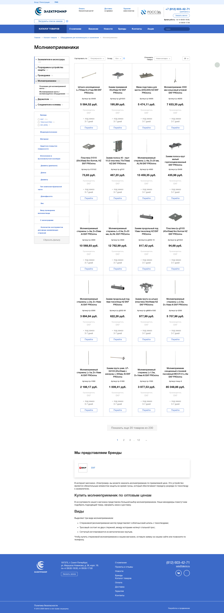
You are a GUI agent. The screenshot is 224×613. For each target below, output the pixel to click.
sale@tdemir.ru (185, 12)
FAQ (56, 2)
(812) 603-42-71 (178, 562)
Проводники (45, 76)
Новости (108, 29)
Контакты (137, 29)
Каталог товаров (49, 29)
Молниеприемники (49, 81)
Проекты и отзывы (124, 567)
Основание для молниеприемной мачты (52, 87)
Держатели (45, 99)
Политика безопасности (46, 605)
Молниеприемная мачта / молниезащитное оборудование (54, 93)
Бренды (122, 29)
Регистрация (45, 2)
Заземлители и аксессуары (51, 61)
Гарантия (119, 591)
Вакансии (93, 29)
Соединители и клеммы (50, 105)
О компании (75, 29)
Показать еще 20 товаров (132, 427)
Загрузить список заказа (50, 21)
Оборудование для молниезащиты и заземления (80, 38)
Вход (36, 2)
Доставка (119, 587)
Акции (151, 29)
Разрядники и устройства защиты (50, 69)
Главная (37, 38)
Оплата (118, 582)
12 (138, 440)
